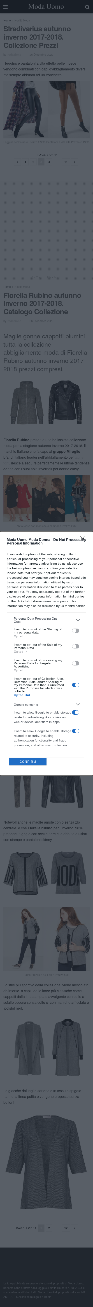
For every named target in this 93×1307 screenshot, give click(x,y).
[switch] (75, 631)
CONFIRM (28, 761)
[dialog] (46, 653)
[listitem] (46, 620)
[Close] (84, 540)
